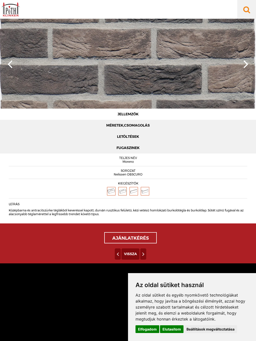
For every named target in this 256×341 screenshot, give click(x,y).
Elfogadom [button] (147, 329)
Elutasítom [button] (171, 329)
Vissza (130, 254)
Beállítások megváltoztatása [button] (210, 329)
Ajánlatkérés (130, 238)
